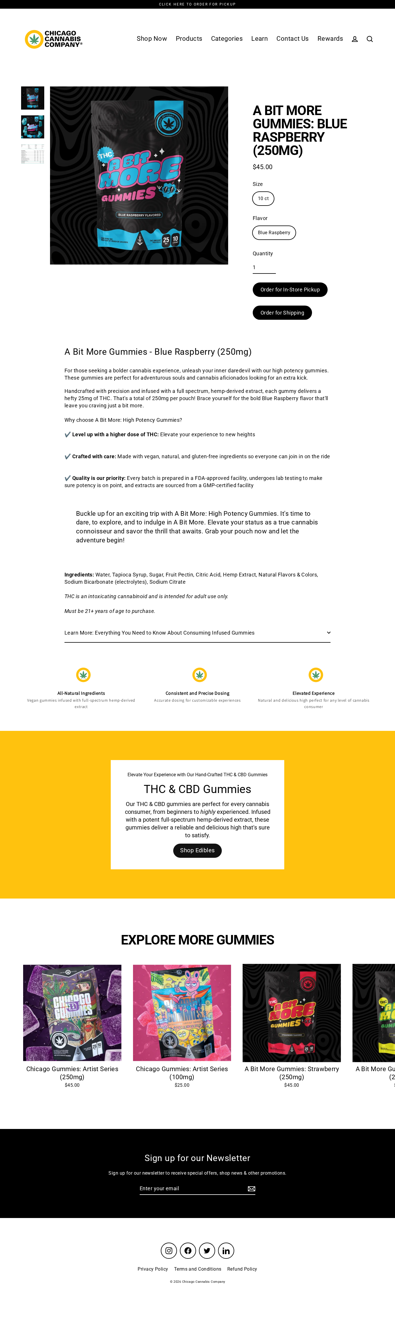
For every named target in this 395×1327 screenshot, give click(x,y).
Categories (227, 38)
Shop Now (152, 38)
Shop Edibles (197, 850)
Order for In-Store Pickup (290, 290)
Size (258, 184)
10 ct (263, 198)
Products (189, 38)
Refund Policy (242, 1269)
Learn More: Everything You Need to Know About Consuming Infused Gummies (159, 633)
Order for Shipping (282, 313)
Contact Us (292, 38)
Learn (259, 38)
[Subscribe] (250, 1188)
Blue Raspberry (274, 232)
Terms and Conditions (198, 1269)
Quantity (263, 253)
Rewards (330, 38)
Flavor (260, 218)
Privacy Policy (153, 1269)
